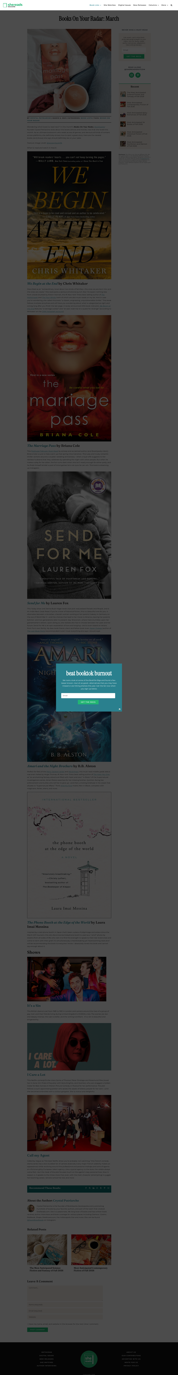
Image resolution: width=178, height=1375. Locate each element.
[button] (171, 5)
